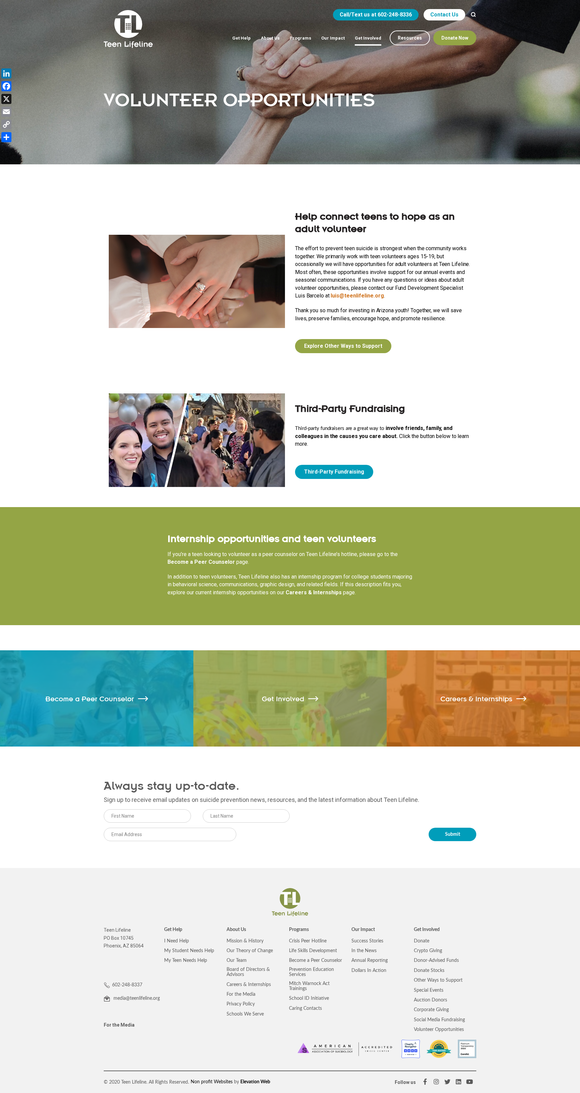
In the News (364, 950)
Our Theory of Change (250, 950)
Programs (299, 929)
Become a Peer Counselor (201, 562)
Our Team (237, 960)
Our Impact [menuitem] (333, 38)
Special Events (428, 990)
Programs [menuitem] (300, 38)
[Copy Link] (6, 124)
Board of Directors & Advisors (248, 972)
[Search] (473, 15)
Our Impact (363, 929)
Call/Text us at (376, 14)
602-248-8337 (127, 985)
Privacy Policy (241, 1004)
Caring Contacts (305, 1008)
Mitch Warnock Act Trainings (309, 986)
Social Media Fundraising (439, 1020)
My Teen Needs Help (185, 960)
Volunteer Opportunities (439, 1029)
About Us (236, 929)
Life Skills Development (313, 950)
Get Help (173, 929)
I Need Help (176, 941)
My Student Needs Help (189, 950)
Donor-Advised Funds (436, 960)
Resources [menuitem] (410, 38)
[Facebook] (6, 86)
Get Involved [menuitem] (368, 38)
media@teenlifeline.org (136, 998)
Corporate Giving (431, 1009)
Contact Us (444, 14)
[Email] (6, 111)
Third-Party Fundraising (334, 472)
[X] (6, 99)
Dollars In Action (368, 970)
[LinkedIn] (6, 73)
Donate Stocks (429, 970)
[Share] (6, 137)
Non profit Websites (212, 1082)
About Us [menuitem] (270, 38)
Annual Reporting (369, 960)
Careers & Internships (314, 592)
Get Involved (427, 929)
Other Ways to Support (438, 980)
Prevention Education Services (311, 972)
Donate (421, 941)
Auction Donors (430, 1000)
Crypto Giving (428, 950)
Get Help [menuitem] (241, 38)
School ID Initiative (309, 998)
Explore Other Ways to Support (343, 346)
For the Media (119, 1025)
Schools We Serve (245, 1014)
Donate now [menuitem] (454, 38)
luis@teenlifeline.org (357, 295)
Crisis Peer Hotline (308, 941)
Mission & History (245, 941)
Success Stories (367, 941)
